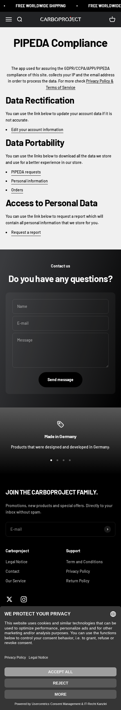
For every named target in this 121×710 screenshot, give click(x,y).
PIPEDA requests (26, 172)
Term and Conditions (84, 561)
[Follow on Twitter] (9, 599)
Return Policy (77, 580)
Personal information (29, 180)
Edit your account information (37, 129)
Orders (17, 189)
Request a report (26, 232)
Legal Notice (17, 561)
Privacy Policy (78, 571)
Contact (12, 571)
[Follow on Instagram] (24, 599)
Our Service (16, 580)
